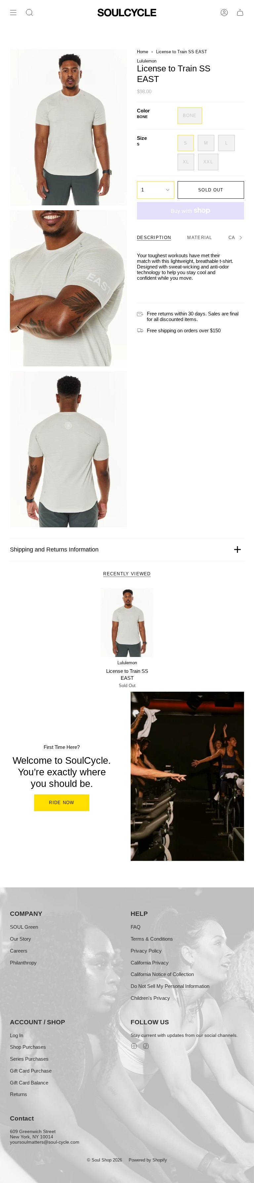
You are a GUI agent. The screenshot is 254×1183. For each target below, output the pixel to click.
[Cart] (240, 12)
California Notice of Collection (162, 974)
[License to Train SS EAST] (127, 622)
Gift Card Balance (29, 1082)
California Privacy (150, 962)
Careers (18, 951)
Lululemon (146, 61)
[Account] (224, 12)
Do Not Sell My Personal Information (170, 986)
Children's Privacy (150, 998)
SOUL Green (24, 927)
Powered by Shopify (148, 1160)
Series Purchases (29, 1059)
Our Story (20, 939)
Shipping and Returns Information (54, 549)
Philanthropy (23, 962)
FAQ (136, 927)
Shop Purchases (28, 1047)
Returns (18, 1094)
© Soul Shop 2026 (104, 1160)
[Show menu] (13, 12)
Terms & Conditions (152, 939)
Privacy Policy (146, 951)
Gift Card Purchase (31, 1071)
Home (142, 51)
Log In (16, 1035)
